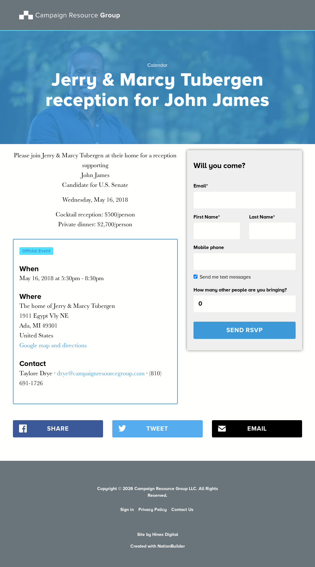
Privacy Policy (152, 509)
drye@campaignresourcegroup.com (101, 372)
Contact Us (182, 509)
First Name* (206, 217)
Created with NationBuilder (157, 546)
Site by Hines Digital (157, 534)
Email (257, 428)
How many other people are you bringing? (240, 290)
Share (58, 428)
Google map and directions (53, 344)
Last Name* (262, 217)
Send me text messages (225, 277)
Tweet (157, 428)
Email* (200, 186)
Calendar (157, 65)
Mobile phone (208, 247)
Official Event (36, 251)
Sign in (127, 509)
